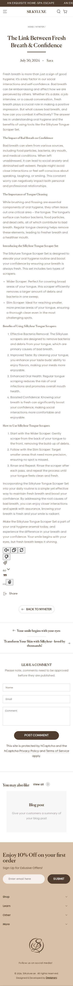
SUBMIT (58, 879)
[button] (58, 11)
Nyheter (40, 27)
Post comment (36, 735)
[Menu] (5, 11)
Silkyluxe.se (29, 973)
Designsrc (51, 978)
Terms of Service (57, 751)
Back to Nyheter (39, 609)
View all (38, 784)
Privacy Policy (29, 751)
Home (31, 27)
